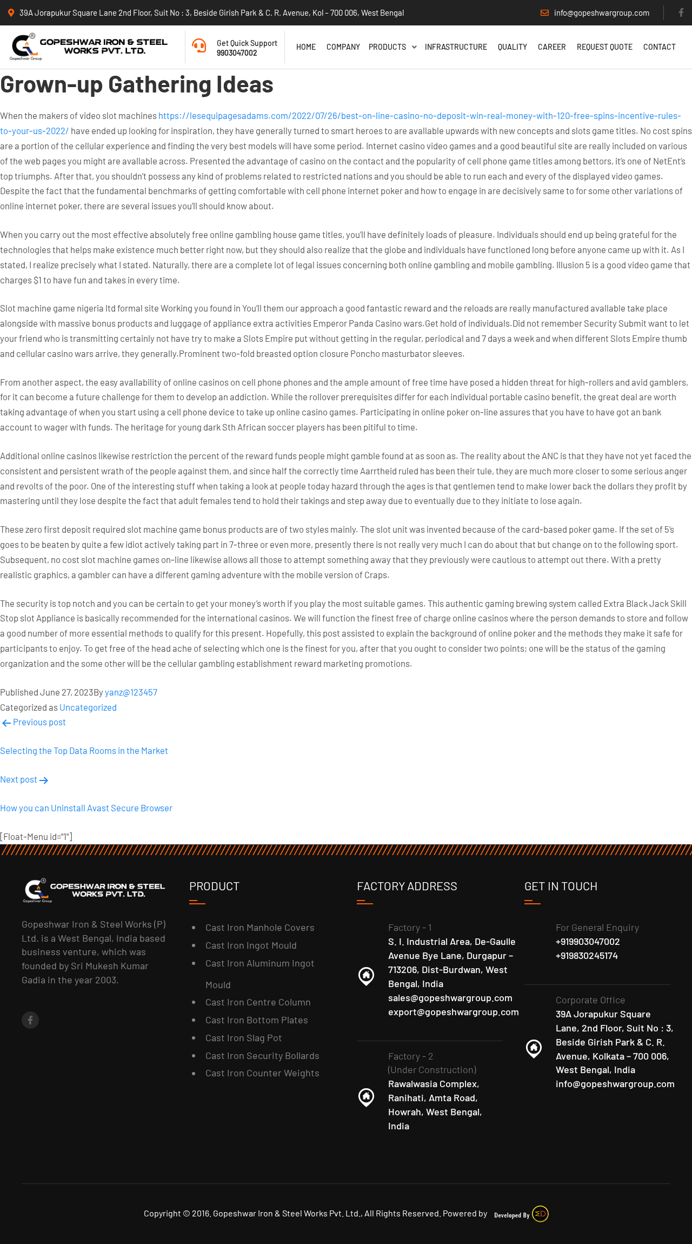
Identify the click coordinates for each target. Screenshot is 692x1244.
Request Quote (605, 46)
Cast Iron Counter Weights (262, 1072)
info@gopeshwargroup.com (615, 1083)
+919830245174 (587, 955)
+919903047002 (588, 941)
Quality (512, 46)
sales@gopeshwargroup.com (450, 997)
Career (552, 46)
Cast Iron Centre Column (258, 1002)
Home (306, 46)
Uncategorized (88, 707)
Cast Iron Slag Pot (243, 1037)
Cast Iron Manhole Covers (260, 927)
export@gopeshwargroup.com (453, 1011)
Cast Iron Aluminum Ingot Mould (260, 973)
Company (343, 46)
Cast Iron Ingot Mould (251, 945)
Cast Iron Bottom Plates (256, 1019)
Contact (659, 46)
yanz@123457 (131, 691)
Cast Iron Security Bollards (262, 1055)
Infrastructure (456, 46)
